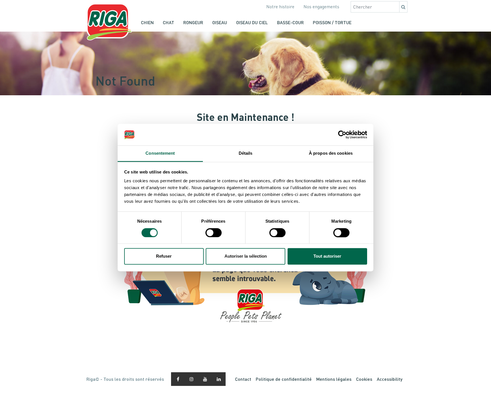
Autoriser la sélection (245, 256)
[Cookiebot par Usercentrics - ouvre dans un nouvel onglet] (342, 134)
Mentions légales (333, 379)
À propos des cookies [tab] (331, 153)
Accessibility (389, 379)
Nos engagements (321, 6)
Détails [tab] (246, 153)
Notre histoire (280, 6)
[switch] (213, 232)
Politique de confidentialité (284, 379)
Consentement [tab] (160, 153)
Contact (243, 379)
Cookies (364, 379)
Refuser (164, 256)
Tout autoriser (327, 256)
